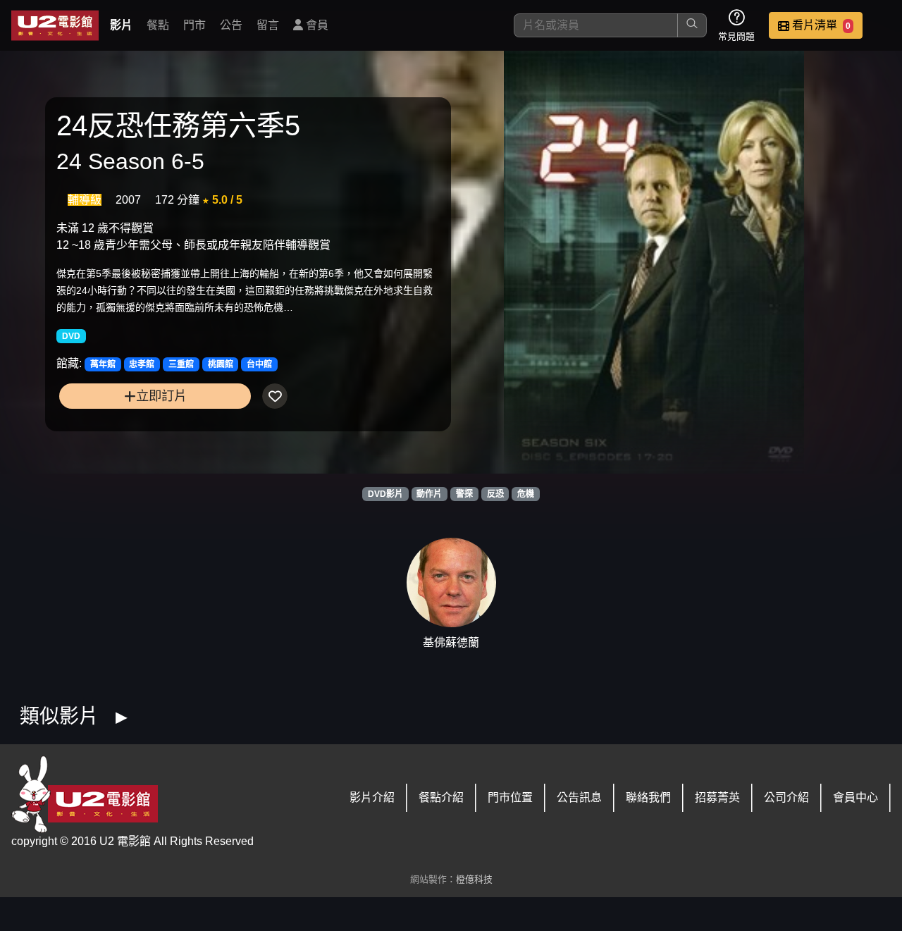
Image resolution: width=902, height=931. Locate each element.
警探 (464, 494)
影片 (121, 25)
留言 (268, 25)
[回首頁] (55, 25)
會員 (315, 25)
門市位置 (510, 797)
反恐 (495, 494)
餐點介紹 (441, 797)
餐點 (158, 25)
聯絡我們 (648, 797)
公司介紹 (786, 797)
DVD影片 (385, 494)
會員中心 (855, 797)
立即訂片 (161, 395)
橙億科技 (474, 879)
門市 (194, 25)
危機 (525, 494)
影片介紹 (372, 797)
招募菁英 (717, 797)
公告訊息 (579, 797)
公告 (231, 25)
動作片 (429, 494)
